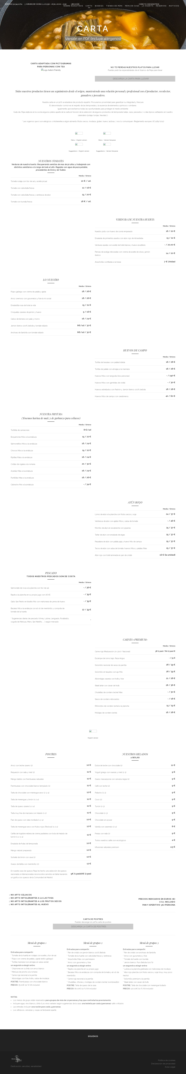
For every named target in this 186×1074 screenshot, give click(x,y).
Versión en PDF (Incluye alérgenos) (93, 39)
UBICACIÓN (75, 4)
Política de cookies (166, 1060)
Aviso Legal (170, 1067)
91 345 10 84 (17, 4)
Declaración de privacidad (163, 1064)
